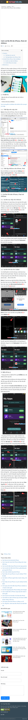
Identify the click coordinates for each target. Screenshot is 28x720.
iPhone (6, 554)
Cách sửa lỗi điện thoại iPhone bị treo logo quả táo (14, 566)
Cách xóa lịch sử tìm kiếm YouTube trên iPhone (13, 595)
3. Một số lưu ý (5, 64)
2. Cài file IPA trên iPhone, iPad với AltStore (11, 59)
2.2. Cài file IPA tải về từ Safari (9, 62)
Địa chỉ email (4, 677)
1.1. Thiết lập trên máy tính (9, 55)
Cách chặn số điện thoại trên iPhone (11, 572)
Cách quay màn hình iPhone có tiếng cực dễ (13, 601)
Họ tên (2, 670)
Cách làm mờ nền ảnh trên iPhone (10, 560)
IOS (3, 46)
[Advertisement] (14, 24)
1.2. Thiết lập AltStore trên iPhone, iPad (11, 57)
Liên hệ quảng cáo (4, 711)
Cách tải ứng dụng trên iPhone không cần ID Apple (14, 589)
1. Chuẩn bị (4, 53)
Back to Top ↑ (24, 718)
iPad (9, 554)
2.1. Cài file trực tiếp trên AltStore (10, 61)
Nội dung (3, 683)
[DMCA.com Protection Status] (5, 709)
